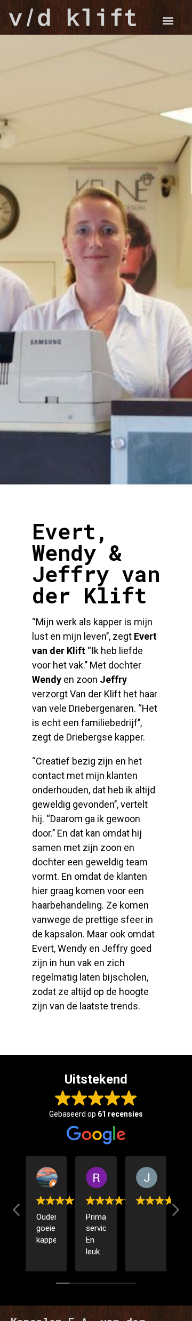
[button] (168, 20)
